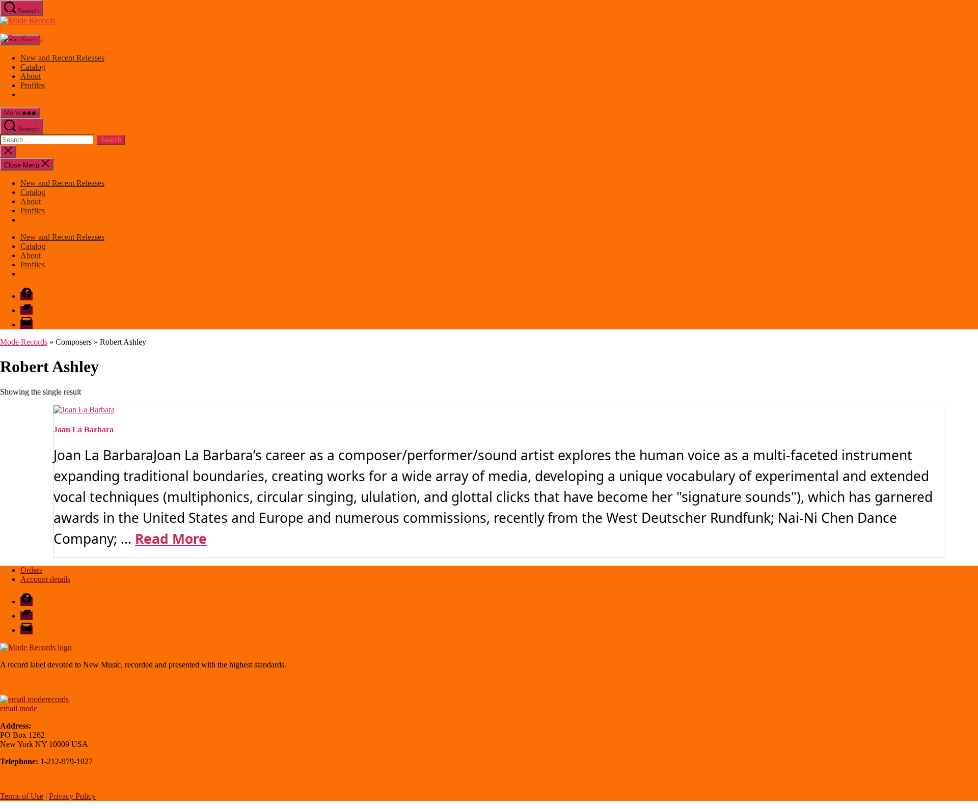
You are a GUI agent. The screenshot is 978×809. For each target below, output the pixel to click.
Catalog (32, 67)
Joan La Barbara (83, 429)
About (30, 76)
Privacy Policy (72, 796)
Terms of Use (21, 796)
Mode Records (23, 342)
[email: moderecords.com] (34, 699)
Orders (31, 570)
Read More (171, 538)
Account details (45, 579)
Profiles (32, 85)
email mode (18, 708)
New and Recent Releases (62, 57)
